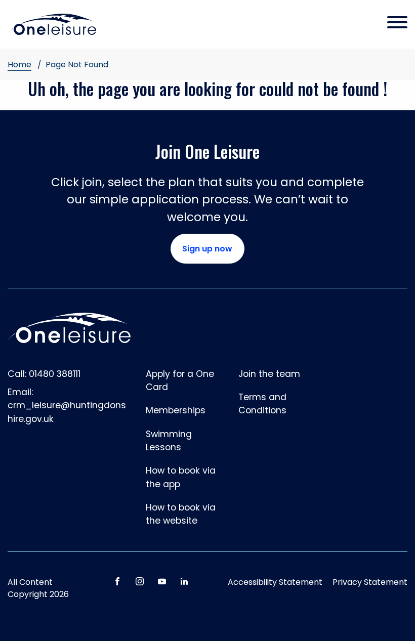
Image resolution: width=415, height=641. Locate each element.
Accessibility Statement (275, 582)
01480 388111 (54, 374)
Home (19, 64)
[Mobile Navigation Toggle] (397, 23)
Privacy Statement (370, 582)
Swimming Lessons (169, 440)
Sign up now (207, 248)
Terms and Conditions (262, 403)
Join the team (269, 374)
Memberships (175, 410)
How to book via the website (181, 514)
